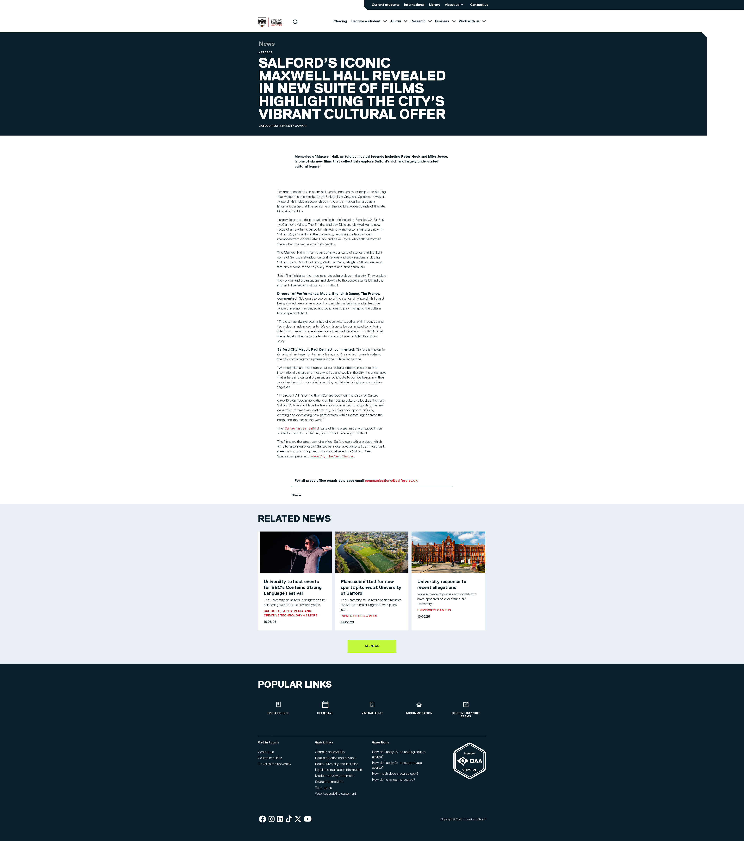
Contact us (479, 5)
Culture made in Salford (302, 428)
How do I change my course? (393, 779)
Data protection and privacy (335, 758)
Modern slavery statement (334, 776)
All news (372, 646)
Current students (386, 5)
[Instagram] (272, 819)
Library (434, 5)
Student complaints (329, 782)
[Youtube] (308, 819)
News (267, 44)
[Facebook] (262, 819)
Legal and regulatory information (338, 770)
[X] (297, 819)
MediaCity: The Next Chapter (331, 456)
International (414, 5)
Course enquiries (270, 758)
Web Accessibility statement (335, 793)
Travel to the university (274, 764)
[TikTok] (289, 819)
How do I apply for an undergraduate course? (398, 754)
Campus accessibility (330, 752)
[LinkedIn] (280, 819)
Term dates (323, 788)
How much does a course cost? (395, 773)
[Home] (270, 26)
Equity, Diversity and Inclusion (336, 764)
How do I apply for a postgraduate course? (397, 765)
